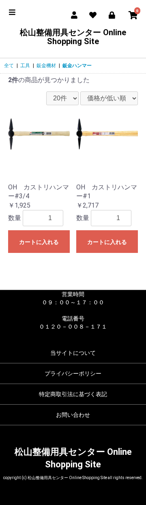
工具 (25, 65)
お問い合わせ (73, 415)
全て (9, 65)
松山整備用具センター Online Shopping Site (73, 37)
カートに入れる (39, 242)
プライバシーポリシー (73, 373)
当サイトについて (73, 353)
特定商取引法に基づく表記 (73, 394)
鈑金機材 (46, 65)
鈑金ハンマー (77, 65)
